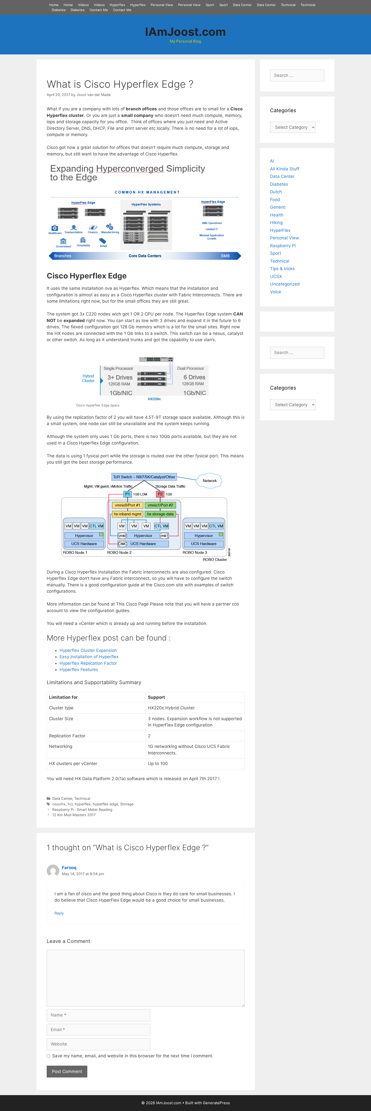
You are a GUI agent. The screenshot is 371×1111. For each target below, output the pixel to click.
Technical (288, 5)
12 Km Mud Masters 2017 (74, 815)
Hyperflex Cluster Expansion (88, 650)
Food (275, 199)
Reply (59, 913)
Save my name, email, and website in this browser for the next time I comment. (132, 1055)
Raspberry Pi (283, 245)
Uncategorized (285, 284)
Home (54, 5)
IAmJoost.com (185, 32)
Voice (275, 291)
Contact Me (99, 10)
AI (272, 161)
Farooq (69, 867)
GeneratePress (216, 1102)
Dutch (276, 191)
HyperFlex (280, 230)
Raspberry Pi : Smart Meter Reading (82, 809)
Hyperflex (117, 5)
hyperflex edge (105, 804)
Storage (127, 804)
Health (276, 214)
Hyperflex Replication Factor (88, 663)
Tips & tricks (282, 268)
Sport (210, 5)
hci (70, 804)
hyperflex (83, 804)
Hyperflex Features (79, 669)
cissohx (59, 804)
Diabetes (59, 10)
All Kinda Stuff (284, 168)
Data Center (242, 5)
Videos (83, 5)
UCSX (276, 276)
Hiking (276, 222)
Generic (278, 207)
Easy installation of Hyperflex (89, 656)
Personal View (162, 5)
